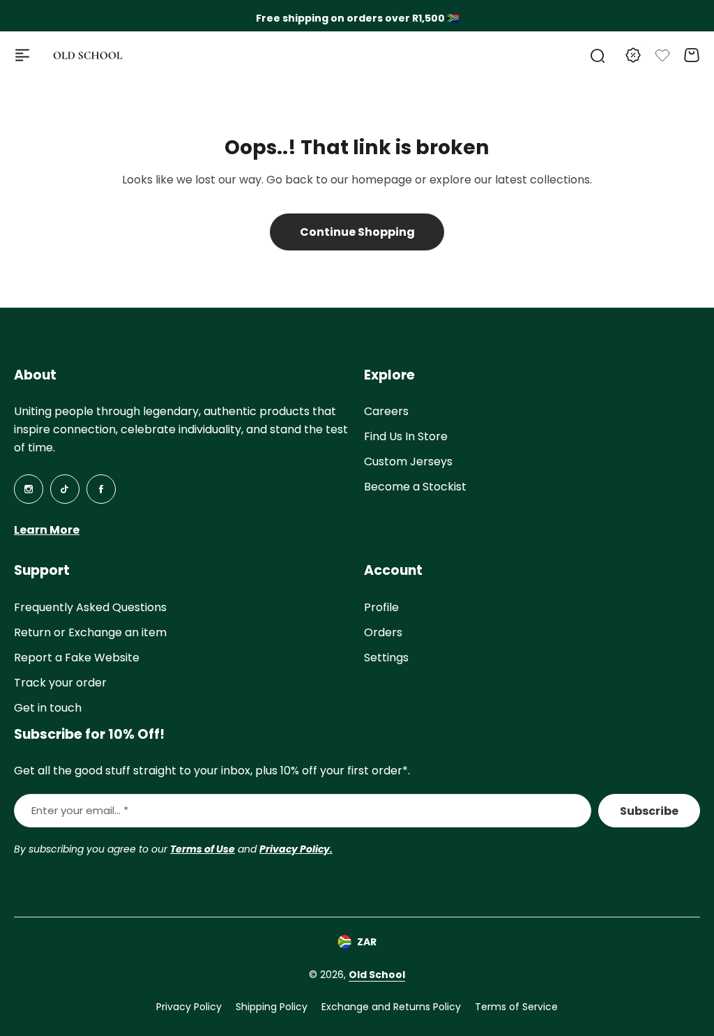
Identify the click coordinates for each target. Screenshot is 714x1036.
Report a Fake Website (76, 658)
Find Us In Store (406, 436)
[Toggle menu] (22, 55)
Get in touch (48, 708)
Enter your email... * (79, 810)
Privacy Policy (189, 1007)
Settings (386, 658)
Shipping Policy (271, 1007)
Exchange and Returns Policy (391, 1007)
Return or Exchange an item (90, 632)
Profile (381, 607)
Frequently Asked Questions (90, 607)
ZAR (367, 942)
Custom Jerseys (408, 461)
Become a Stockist (415, 487)
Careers (386, 411)
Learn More (46, 530)
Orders (383, 632)
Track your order (60, 683)
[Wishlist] (662, 55)
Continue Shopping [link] (357, 232)
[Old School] (88, 55)
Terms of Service (516, 1007)
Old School (377, 975)
